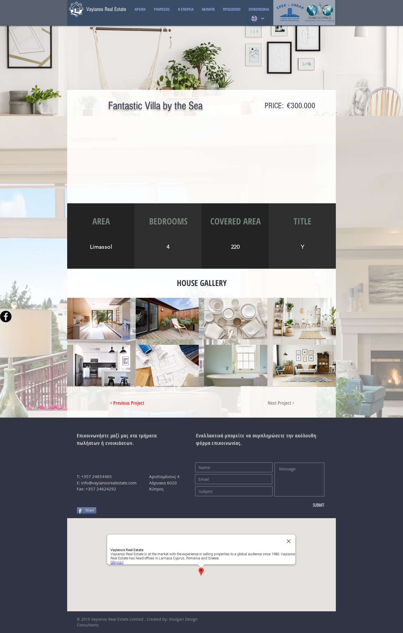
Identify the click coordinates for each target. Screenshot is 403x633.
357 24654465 (98, 476)
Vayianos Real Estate (106, 9)
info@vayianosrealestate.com (109, 482)
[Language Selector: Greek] (258, 18)
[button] (98, 318)
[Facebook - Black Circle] (6, 316)
